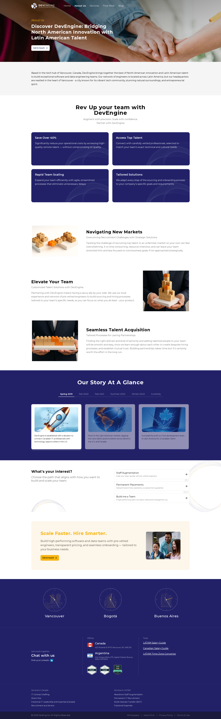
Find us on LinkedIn (40, 660)
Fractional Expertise (123, 705)
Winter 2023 (138, 394)
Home (67, 5)
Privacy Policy (166, 715)
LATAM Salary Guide (154, 642)
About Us (80, 5)
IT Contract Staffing (40, 694)
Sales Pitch (149, 715)
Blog (121, 5)
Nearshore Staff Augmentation (128, 694)
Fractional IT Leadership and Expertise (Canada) (53, 702)
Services (94, 5)
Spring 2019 (66, 394)
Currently (156, 394)
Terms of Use (183, 715)
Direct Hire (36, 698)
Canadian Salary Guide (155, 648)
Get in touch (39, 48)
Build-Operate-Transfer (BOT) (128, 702)
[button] (54, 656)
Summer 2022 (117, 394)
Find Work (109, 5)
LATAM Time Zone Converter (159, 653)
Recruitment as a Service (42, 705)
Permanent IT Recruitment (127, 698)
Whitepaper (133, 715)
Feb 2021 (99, 394)
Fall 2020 (84, 394)
